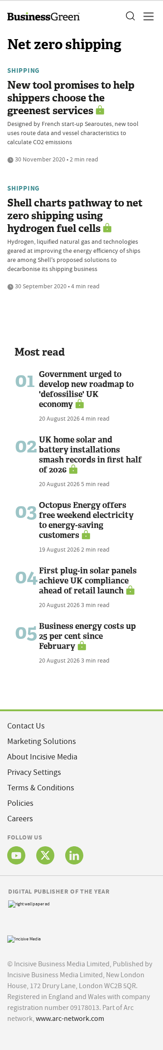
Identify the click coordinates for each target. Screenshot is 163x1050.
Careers (20, 819)
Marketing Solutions (41, 741)
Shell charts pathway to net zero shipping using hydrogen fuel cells (75, 215)
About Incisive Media (42, 757)
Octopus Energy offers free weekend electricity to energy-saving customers (86, 520)
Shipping (23, 70)
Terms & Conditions (40, 788)
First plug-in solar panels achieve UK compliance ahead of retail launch (88, 580)
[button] (130, 16)
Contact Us (26, 726)
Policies (20, 803)
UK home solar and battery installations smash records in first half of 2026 (90, 454)
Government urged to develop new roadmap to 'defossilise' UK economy (86, 389)
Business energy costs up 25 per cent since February (87, 636)
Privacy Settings (34, 772)
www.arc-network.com (70, 1018)
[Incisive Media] (24, 938)
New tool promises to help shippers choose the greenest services (70, 98)
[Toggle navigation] (146, 16)
